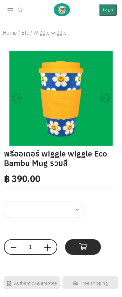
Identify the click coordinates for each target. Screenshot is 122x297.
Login (108, 9)
